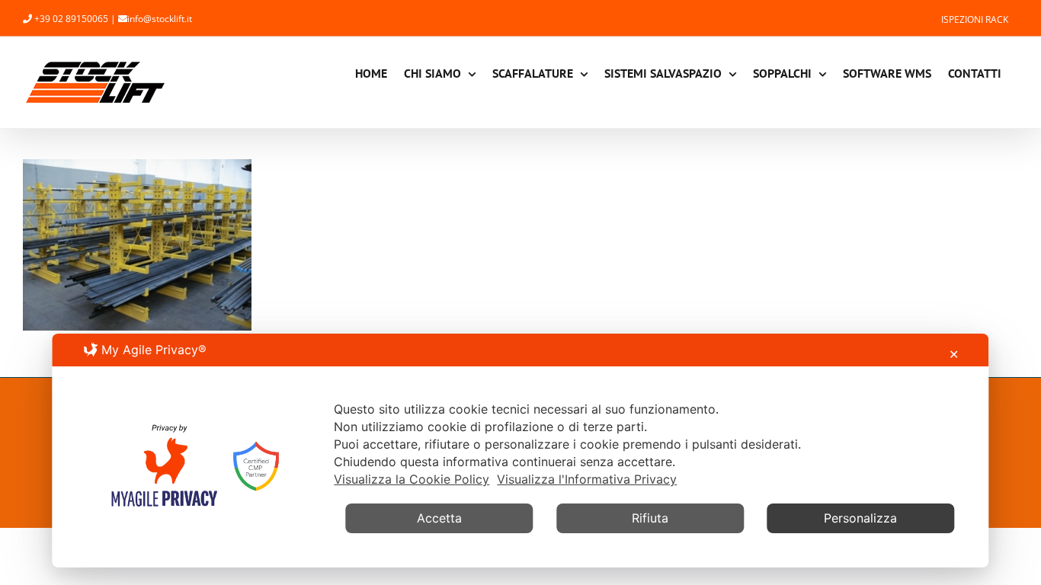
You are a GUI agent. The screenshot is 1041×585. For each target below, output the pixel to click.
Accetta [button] (439, 518)
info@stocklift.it (159, 18)
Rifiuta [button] (650, 518)
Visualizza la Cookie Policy (411, 479)
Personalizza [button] (860, 518)
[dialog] (520, 450)
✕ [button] (954, 354)
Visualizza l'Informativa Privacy (587, 479)
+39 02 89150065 (71, 18)
